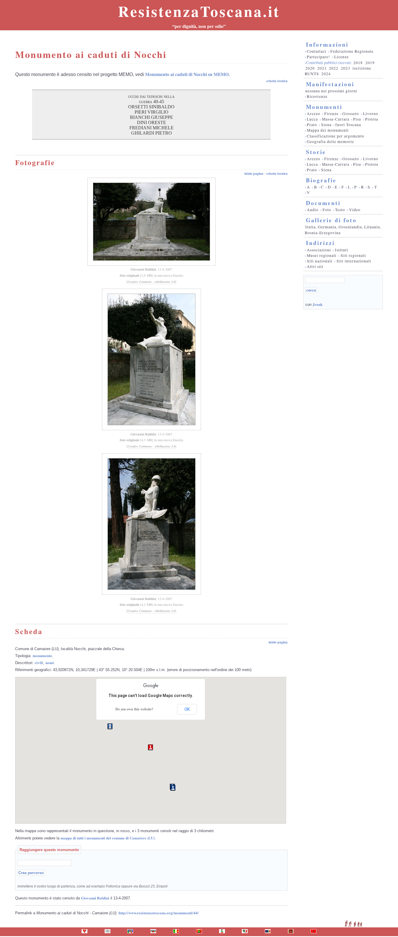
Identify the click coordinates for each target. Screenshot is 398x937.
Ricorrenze (317, 96)
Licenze (341, 56)
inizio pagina (253, 173)
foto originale (129, 275)
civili (39, 662)
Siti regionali (353, 255)
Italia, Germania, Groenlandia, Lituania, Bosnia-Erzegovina (343, 229)
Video (354, 209)
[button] (150, 747)
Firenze (331, 113)
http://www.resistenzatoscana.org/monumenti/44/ (159, 912)
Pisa (357, 119)
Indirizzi (320, 243)
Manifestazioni (330, 84)
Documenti (323, 203)
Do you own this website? (134, 709)
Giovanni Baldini (143, 269)
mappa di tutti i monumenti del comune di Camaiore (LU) (108, 838)
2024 (326, 73)
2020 (310, 68)
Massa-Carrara (335, 119)
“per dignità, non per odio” (199, 26)
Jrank (318, 304)
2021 (322, 68)
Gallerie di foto (331, 220)
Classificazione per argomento (335, 136)
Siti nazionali (319, 261)
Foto (327, 209)
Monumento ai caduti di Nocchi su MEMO (187, 74)
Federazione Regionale (352, 51)
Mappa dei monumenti (328, 130)
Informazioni (327, 44)
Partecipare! (318, 56)
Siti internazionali (354, 261)
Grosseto (350, 113)
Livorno (370, 113)
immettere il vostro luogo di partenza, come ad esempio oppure (92, 886)
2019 (370, 62)
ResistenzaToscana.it (199, 11)
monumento (42, 655)
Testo (340, 209)
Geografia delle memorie (330, 141)
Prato (312, 124)
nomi (49, 662)
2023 (345, 68)
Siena (326, 124)
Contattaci (316, 51)
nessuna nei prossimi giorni (331, 90)
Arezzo (313, 113)
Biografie (321, 180)
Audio (312, 209)
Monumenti (324, 107)
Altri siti (315, 266)
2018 (358, 62)
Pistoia (371, 119)
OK (187, 709)
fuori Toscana (348, 124)
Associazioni (319, 250)
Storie (316, 152)
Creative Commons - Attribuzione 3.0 (151, 282)
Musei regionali (322, 255)
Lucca (312, 119)
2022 (333, 68)
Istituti (341, 250)
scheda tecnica (277, 80)
